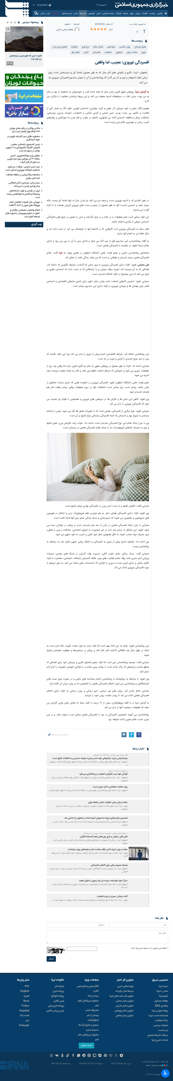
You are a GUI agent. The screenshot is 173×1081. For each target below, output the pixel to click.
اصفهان (67, 24)
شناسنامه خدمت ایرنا (158, 1016)
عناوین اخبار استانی (124, 1001)
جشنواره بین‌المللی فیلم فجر (88, 1003)
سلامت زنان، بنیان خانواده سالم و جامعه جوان (108, 802)
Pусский (24, 1016)
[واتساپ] (51, 1056)
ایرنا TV (55, 13)
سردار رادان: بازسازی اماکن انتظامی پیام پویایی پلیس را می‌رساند (24, 184)
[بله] (100, 1056)
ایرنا (141, 5)
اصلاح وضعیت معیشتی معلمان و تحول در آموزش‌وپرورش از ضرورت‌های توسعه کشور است (22, 213)
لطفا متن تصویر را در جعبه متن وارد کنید (149, 948)
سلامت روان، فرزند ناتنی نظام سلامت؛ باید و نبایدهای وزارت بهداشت (98, 849)
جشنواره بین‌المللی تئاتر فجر (88, 1037)
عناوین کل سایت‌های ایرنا (121, 996)
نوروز (144, 52)
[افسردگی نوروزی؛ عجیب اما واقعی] (98, 162)
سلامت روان (132, 52)
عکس (75, 13)
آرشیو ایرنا (163, 996)
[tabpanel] (24, 46)
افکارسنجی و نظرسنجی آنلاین (88, 988)
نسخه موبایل (86, 1045)
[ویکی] (57, 1056)
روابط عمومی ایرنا (160, 1011)
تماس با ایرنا (162, 991)
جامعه (125, 13)
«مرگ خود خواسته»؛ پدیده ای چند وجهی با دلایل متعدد (103, 881)
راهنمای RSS (161, 1006)
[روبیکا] (110, 1056)
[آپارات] (105, 1056)
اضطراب (108, 52)
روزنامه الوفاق (57, 996)
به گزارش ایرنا (142, 92)
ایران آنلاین (59, 1001)
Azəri (26, 1001)
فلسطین (91, 13)
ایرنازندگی (59, 986)
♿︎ (165, 1073)
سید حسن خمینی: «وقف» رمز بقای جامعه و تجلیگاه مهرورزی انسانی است (22, 168)
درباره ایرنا (163, 986)
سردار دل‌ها (93, 996)
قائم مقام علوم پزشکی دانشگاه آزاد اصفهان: (110, 755)
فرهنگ (118, 13)
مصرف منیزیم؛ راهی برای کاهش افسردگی (109, 865)
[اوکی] (62, 1056)
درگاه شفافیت (161, 1021)
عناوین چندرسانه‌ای (124, 1016)
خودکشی (111, 47)
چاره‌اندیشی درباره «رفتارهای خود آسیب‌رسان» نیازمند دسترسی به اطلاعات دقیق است (90, 758)
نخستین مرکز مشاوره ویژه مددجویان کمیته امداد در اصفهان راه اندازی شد (96, 818)
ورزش (137, 13)
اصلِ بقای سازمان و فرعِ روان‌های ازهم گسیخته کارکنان (104, 837)
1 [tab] (19, 22)
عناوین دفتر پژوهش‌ (123, 1011)
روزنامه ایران (58, 991)
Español (24, 1011)
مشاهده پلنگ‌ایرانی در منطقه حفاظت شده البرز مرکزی (23, 176)
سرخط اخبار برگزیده (124, 991)
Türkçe (25, 1006)
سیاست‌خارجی (108, 13)
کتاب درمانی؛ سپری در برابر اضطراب (112, 896)
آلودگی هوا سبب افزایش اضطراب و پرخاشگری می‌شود (103, 774)
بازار (48, 13)
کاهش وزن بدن (60, 47)
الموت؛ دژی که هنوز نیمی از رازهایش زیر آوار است (25, 57)
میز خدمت (163, 1030)
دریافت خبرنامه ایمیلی (157, 1035)
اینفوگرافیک (93, 1020)
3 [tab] (11, 22)
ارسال (51, 959)
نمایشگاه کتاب (92, 1010)
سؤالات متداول (161, 1001)
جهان (132, 13)
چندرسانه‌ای (67, 13)
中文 (26, 986)
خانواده (74, 47)
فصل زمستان (140, 47)
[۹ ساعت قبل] (24, 39)
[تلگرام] (121, 1056)
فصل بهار (75, 52)
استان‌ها (83, 13)
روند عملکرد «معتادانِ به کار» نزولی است (110, 787)
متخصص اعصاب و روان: (118, 771)
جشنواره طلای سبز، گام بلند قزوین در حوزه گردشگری (23, 138)
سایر (37, 13)
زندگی (42, 13)
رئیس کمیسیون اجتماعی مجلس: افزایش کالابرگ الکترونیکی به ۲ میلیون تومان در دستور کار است (23, 148)
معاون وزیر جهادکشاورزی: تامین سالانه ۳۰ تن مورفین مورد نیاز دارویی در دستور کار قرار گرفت (23, 159)
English (24, 991)
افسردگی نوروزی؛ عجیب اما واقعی (122, 62)
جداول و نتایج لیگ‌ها (89, 1025)
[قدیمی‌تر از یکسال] (139, 759)
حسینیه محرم (92, 1030)
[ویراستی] (78, 1056)
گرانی (86, 52)
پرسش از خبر (93, 1015)
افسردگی (96, 52)
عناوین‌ (160, 13)
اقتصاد (144, 13)
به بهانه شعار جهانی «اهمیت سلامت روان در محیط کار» (105, 833)
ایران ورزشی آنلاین (55, 1011)
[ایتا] (89, 1056)
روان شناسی (124, 47)
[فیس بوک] (73, 1056)
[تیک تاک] (67, 1056)
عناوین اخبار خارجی (124, 1006)
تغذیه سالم (98, 47)
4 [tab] (8, 22)
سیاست (152, 13)
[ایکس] (116, 1056)
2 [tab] (15, 22)
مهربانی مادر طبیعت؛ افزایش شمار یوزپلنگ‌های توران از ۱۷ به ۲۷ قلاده (24, 203)
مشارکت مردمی (160, 1025)
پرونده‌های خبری (125, 986)
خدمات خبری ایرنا (160, 1040)
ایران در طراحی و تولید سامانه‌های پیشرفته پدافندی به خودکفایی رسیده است (23, 194)
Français (24, 1025)
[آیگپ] (94, 1056)
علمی (98, 13)
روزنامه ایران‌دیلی (56, 1006)
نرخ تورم (85, 47)
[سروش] (84, 1056)
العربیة (26, 996)
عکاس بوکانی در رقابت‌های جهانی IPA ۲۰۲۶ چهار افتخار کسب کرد (24, 130)
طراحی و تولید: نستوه (154, 1065)
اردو (27, 1021)
